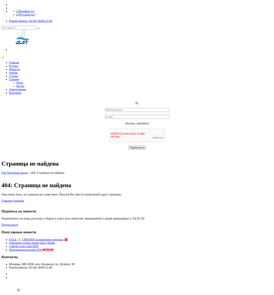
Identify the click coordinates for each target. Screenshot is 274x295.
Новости (14, 69)
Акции (13, 72)
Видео (20, 86)
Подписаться (9, 224)
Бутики (13, 66)
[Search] (38, 28)
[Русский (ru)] (25, 14)
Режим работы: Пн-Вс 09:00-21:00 (30, 21)
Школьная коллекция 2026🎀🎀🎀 (31, 249)
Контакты (15, 92)
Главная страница (12, 200)
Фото (19, 82)
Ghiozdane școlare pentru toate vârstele (32, 242)
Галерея (14, 79)
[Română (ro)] (25, 11)
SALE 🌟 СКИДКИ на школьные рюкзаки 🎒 (38, 239)
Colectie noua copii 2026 (23, 246)
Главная (14, 62)
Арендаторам (17, 89)
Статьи (13, 76)
